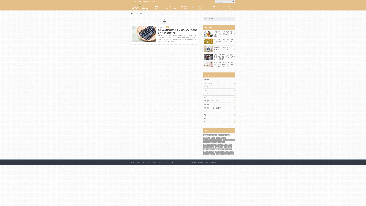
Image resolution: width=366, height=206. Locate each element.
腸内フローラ (219, 151)
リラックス (222, 144)
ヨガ (205, 90)
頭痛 (221, 154)
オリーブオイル (208, 140)
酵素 (205, 154)
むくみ (213, 137)
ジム (221, 140)
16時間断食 (214, 135)
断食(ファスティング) (171, 7)
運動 (233, 151)
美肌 (213, 151)
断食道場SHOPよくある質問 (212, 108)
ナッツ (232, 140)
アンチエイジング (220, 137)
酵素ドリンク (211, 154)
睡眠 (221, 149)
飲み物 (231, 154)
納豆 (205, 151)
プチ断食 (216, 142)
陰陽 (217, 154)
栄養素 (230, 147)
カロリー (216, 140)
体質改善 (229, 144)
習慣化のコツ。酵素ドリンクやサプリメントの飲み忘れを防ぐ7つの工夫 (224, 34)
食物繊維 (226, 154)
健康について (208, 97)
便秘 (209, 147)
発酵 (205, 111)
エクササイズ (208, 79)
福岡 (225, 149)
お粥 (228, 135)
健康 (200, 7)
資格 (229, 151)
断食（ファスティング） (211, 101)
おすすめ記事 (208, 83)
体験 (205, 147)
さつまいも (207, 137)
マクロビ (222, 142)
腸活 (205, 118)
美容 (205, 115)
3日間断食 (206, 135)
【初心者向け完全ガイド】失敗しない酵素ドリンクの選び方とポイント (224, 41)
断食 (225, 147)
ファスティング (208, 142)
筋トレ (229, 149)
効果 (213, 147)
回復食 (185, 7)
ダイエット (228, 7)
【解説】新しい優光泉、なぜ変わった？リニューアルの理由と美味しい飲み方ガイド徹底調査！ (224, 64)
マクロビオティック (209, 144)
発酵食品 (216, 149)
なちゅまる (203, 162)
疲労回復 (210, 149)
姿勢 (221, 147)
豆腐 (225, 151)
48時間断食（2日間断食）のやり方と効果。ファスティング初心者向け (224, 49)
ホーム (156, 7)
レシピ (206, 94)
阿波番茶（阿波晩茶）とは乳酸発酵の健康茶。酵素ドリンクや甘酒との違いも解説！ (224, 57)
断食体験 (206, 104)
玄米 (205, 149)
